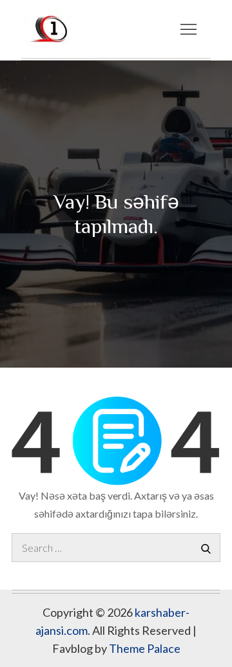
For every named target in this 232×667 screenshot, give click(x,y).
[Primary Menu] (188, 29)
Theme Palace (144, 648)
